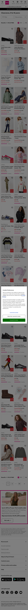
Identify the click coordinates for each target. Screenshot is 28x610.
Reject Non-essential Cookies (14, 316)
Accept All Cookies (14, 320)
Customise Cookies (14, 312)
